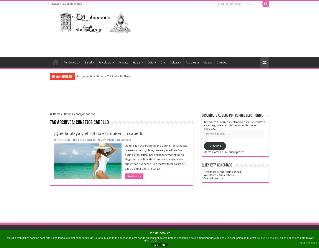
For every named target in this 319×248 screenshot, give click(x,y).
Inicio (55, 62)
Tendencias (71, 62)
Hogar (137, 62)
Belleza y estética (85, 139)
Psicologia (105, 62)
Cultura (174, 62)
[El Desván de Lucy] (94, 22)
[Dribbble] (231, 4)
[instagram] (240, 4)
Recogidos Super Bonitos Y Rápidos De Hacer (103, 76)
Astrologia (192, 62)
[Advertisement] (187, 43)
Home (57, 114)
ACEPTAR (159, 245)
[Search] (266, 4)
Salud (88, 62)
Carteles (222, 62)
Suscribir (215, 146)
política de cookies (268, 238)
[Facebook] (218, 4)
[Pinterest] (227, 4)
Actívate (123, 62)
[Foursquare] (235, 4)
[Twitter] (223, 4)
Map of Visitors (213, 178)
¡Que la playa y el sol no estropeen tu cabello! (99, 133)
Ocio (151, 62)
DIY (163, 62)
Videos (208, 62)
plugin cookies (308, 243)
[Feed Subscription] (192, 123)
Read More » (134, 176)
